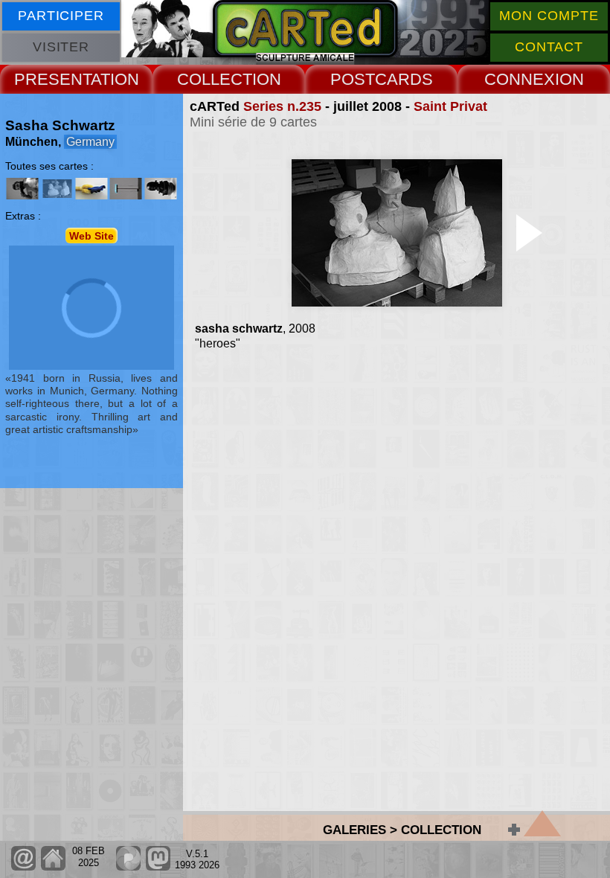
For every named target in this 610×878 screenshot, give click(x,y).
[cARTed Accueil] (52, 867)
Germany (90, 141)
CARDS (404, 79)
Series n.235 (282, 106)
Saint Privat (450, 106)
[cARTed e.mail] (23, 867)
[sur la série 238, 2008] (91, 188)
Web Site (91, 235)
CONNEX (519, 79)
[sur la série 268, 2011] (126, 188)
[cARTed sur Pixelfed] (128, 867)
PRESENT (52, 79)
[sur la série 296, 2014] (160, 188)
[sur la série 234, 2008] (22, 188)
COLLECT (214, 79)
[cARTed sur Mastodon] (158, 867)
